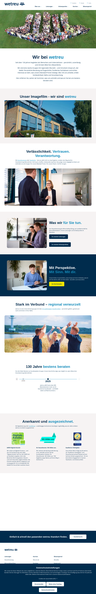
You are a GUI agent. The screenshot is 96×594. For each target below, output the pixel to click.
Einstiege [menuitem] (35, 563)
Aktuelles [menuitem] (56, 560)
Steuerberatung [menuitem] (9, 560)
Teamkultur (33, 160)
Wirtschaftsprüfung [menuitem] (10, 563)
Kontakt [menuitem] (81, 3)
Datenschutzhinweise (48, 590)
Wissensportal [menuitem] (87, 6)
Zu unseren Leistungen (58, 236)
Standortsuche (77, 537)
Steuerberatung (21, 160)
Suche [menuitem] (89, 3)
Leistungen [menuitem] (49, 6)
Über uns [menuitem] (37, 6)
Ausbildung (32, 426)
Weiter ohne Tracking (55, 584)
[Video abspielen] (48, 118)
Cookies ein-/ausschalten (47, 578)
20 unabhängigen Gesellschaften (51, 309)
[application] (19, 388)
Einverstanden (39, 584)
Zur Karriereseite (57, 284)
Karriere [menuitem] (75, 6)
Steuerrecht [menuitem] (57, 563)
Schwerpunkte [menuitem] (62, 6)
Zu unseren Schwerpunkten (60, 244)
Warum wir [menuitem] (36, 560)
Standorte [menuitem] (73, 3)
